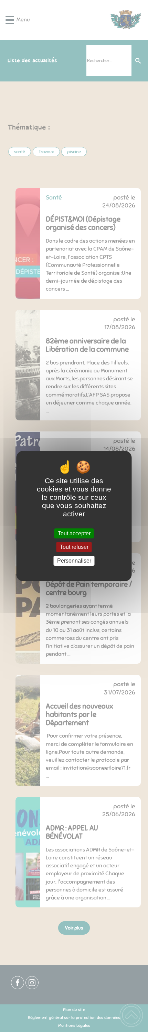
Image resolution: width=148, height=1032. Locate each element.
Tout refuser (74, 547)
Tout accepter (74, 533)
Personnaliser (74, 561)
